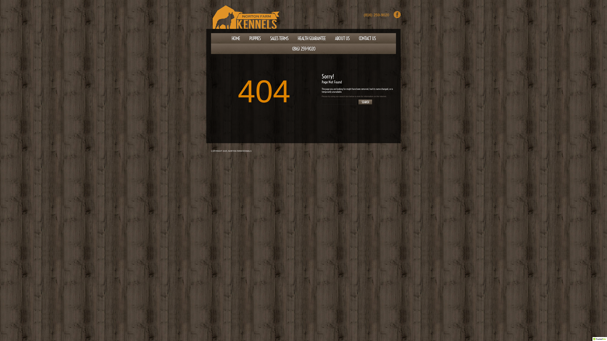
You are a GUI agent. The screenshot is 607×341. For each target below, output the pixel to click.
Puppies (255, 38)
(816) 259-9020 (376, 15)
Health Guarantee (312, 38)
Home (236, 38)
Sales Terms (279, 38)
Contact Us (367, 38)
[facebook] (397, 14)
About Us (342, 38)
